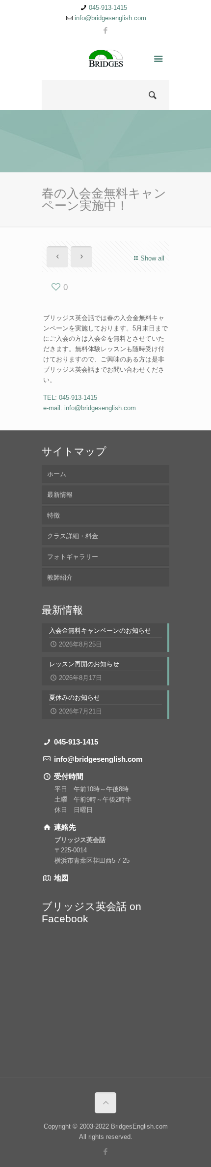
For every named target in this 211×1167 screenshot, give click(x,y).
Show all (152, 258)
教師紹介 (60, 577)
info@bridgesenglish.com (110, 18)
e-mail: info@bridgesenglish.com (89, 408)
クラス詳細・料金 (72, 536)
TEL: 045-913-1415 (70, 397)
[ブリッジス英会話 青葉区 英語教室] (105, 60)
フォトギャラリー (72, 556)
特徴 (53, 515)
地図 (60, 878)
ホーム (56, 474)
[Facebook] (106, 30)
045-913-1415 (108, 7)
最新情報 (60, 494)
